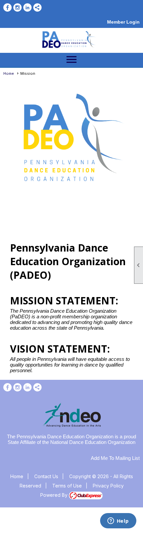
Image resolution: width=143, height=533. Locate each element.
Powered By (54, 495)
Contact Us (46, 476)
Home (8, 73)
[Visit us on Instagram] (17, 7)
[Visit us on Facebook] (7, 7)
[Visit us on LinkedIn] (27, 7)
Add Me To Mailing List (115, 458)
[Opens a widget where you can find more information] (118, 521)
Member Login (123, 22)
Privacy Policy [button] (108, 485)
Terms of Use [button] (67, 485)
